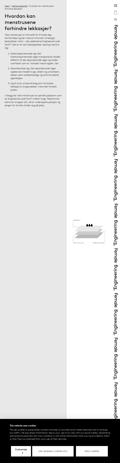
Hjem (7, 6)
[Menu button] (115, 5)
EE (115, 19)
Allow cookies (92, 451)
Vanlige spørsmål (19, 6)
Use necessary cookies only (52, 451)
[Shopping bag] (115, 13)
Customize (21, 449)
